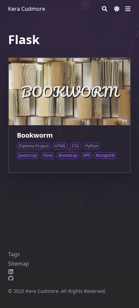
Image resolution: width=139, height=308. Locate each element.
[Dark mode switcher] (116, 8)
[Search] (104, 8)
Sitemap (18, 263)
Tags (14, 254)
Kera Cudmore (26, 8)
